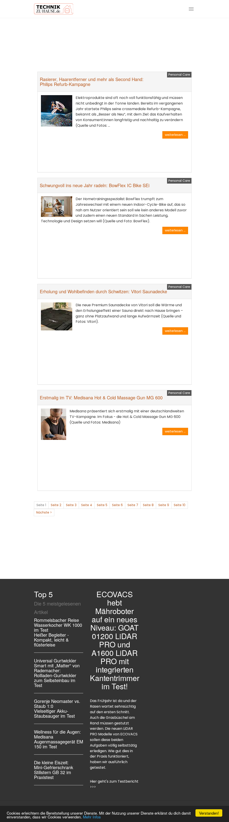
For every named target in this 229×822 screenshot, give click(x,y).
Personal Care (179, 74)
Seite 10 (179, 505)
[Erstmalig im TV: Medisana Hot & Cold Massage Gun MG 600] (53, 424)
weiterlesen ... (175, 135)
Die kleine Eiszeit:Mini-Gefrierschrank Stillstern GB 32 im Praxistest (53, 769)
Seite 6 (117, 505)
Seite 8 (148, 505)
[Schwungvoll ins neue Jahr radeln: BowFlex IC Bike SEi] (56, 206)
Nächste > (44, 512)
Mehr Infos (92, 817)
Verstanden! (209, 813)
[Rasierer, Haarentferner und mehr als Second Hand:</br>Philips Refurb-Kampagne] (56, 110)
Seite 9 (163, 505)
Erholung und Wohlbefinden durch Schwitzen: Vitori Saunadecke (103, 291)
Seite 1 (41, 505)
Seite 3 (71, 505)
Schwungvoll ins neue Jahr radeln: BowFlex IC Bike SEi (94, 185)
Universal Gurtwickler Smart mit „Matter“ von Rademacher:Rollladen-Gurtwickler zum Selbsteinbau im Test (57, 672)
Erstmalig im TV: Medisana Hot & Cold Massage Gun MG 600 (101, 397)
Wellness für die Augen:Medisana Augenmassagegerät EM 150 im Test (58, 739)
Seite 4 (86, 505)
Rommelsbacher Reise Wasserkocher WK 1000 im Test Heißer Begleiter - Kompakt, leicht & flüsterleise (58, 632)
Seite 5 (102, 505)
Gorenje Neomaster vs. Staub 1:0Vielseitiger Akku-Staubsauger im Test (57, 708)
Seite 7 (132, 505)
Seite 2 (56, 505)
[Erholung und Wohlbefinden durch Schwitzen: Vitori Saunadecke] (56, 316)
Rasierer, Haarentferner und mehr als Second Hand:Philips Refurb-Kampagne (92, 81)
